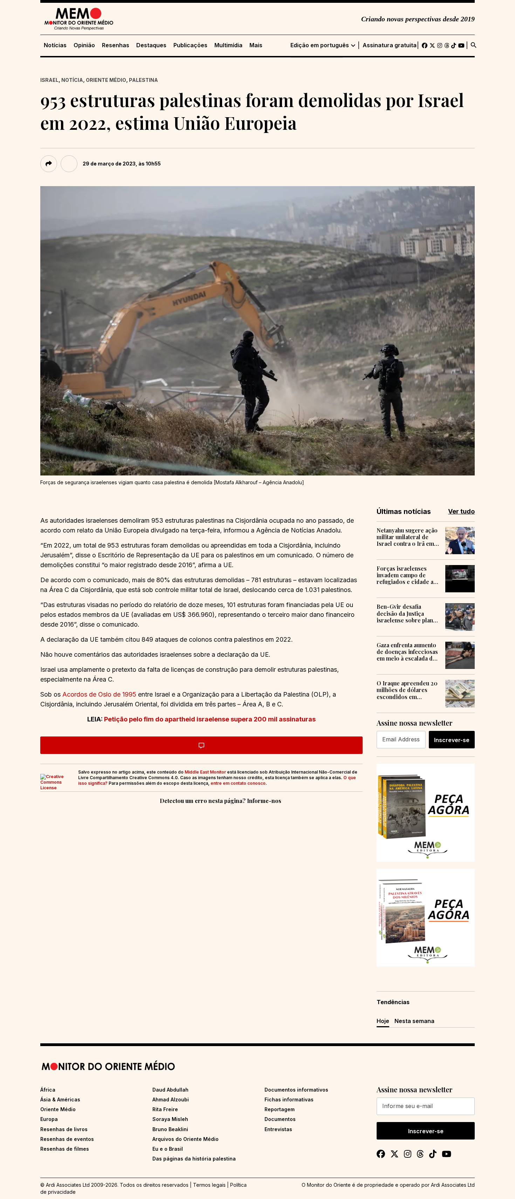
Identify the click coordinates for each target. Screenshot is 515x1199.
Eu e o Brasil (167, 1149)
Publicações (190, 45)
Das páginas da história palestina (194, 1159)
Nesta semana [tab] (414, 1020)
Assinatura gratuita (390, 45)
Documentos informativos (296, 1090)
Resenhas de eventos (67, 1139)
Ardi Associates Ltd (453, 1185)
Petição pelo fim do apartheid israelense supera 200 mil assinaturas (210, 719)
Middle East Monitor (205, 772)
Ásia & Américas (60, 1099)
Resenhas (115, 45)
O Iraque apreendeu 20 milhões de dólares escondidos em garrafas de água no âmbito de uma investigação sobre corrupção (407, 690)
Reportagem (280, 1109)
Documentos (280, 1119)
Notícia (72, 80)
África (47, 1090)
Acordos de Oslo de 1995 (99, 694)
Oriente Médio (106, 80)
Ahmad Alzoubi (170, 1099)
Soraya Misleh (170, 1119)
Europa (49, 1119)
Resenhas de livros (64, 1129)
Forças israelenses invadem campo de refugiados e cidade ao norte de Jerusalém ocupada (407, 575)
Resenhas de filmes (64, 1149)
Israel (49, 80)
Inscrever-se (451, 739)
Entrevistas (278, 1129)
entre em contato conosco (238, 783)
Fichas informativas (289, 1099)
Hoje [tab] (383, 1020)
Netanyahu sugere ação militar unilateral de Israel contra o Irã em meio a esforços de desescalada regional (407, 537)
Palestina (143, 80)
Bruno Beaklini (170, 1129)
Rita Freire (165, 1109)
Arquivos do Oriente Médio (185, 1139)
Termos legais (209, 1185)
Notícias (55, 45)
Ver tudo (461, 511)
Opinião (84, 45)
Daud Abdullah (170, 1090)
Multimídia (228, 45)
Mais (255, 45)
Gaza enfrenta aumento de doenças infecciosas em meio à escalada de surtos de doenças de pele (407, 652)
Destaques (151, 45)
